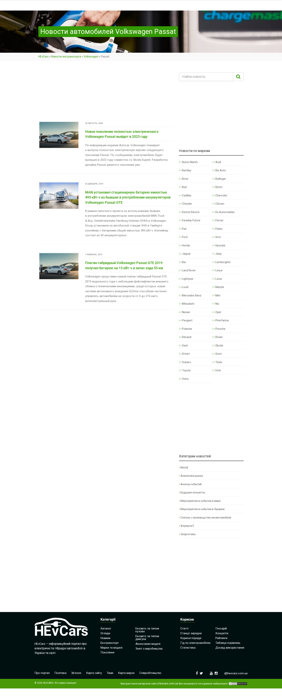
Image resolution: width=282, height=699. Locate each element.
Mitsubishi (187, 303)
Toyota (185, 370)
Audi (218, 162)
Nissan (185, 312)
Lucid (184, 287)
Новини (105, 638)
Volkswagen (91, 56)
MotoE (184, 467)
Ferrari (219, 220)
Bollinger (220, 178)
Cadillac (186, 195)
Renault (186, 337)
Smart (185, 353)
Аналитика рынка (192, 475)
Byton (219, 187)
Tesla (218, 362)
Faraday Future (190, 220)
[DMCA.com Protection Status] (237, 684)
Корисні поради (190, 638)
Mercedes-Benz (191, 295)
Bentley (186, 170)
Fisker (219, 228)
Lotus (218, 278)
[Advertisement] (105, 92)
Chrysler (186, 203)
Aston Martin (189, 162)
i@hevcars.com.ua (235, 673)
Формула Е (187, 525)
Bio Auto (220, 170)
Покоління (107, 652)
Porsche (220, 328)
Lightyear (187, 278)
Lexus (219, 270)
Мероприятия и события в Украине (203, 509)
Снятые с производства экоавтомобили (206, 517)
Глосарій (221, 628)
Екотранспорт (110, 643)
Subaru (186, 362)
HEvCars (43, 56)
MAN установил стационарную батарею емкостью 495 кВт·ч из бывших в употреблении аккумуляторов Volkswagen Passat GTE (128, 197)
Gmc (218, 237)
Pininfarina (222, 320)
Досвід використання (229, 647)
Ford (184, 237)
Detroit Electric (190, 212)
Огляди (105, 633)
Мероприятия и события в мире (201, 500)
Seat (184, 345)
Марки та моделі (111, 647)
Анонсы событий (191, 484)
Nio (217, 303)
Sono (218, 353)
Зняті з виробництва (148, 648)
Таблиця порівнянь (227, 643)
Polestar (186, 328)
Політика (60, 673)
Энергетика (188, 534)
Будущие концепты (193, 492)
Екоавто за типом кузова (147, 630)
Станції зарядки (191, 633)
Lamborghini (223, 262)
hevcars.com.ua (168, 683)
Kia (183, 262)
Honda (185, 245)
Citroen (219, 203)
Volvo (185, 378)
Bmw (184, 178)
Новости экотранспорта (66, 56)
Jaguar (186, 253)
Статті (184, 628)
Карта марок (126, 673)
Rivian (219, 337)
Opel (218, 312)
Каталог (106, 628)
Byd (184, 187)
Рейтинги (221, 638)
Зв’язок (76, 673)
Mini (217, 295)
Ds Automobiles (225, 212)
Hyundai (220, 245)
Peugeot (186, 320)
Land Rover (188, 270)
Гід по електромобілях (195, 643)
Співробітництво (150, 673)
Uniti (218, 370)
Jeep (218, 253)
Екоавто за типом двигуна (147, 637)
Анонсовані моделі (147, 644)
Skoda (219, 345)
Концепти (221, 633)
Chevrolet (221, 195)
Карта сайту (94, 673)
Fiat (183, 228)
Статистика (187, 647)
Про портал (42, 673)
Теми (110, 673)
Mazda (219, 287)
